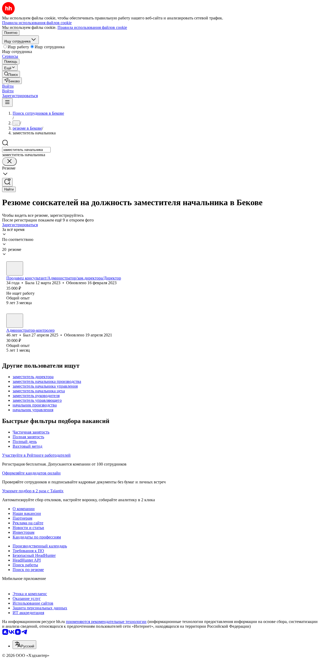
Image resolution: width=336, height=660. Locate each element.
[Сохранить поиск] (7, 182)
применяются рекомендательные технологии (106, 621)
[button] (8, 86)
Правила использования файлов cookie (92, 27)
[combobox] (26, 149)
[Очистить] (9, 161)
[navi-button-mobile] (7, 102)
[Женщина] (14, 268)
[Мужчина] (14, 321)
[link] (11, 74)
